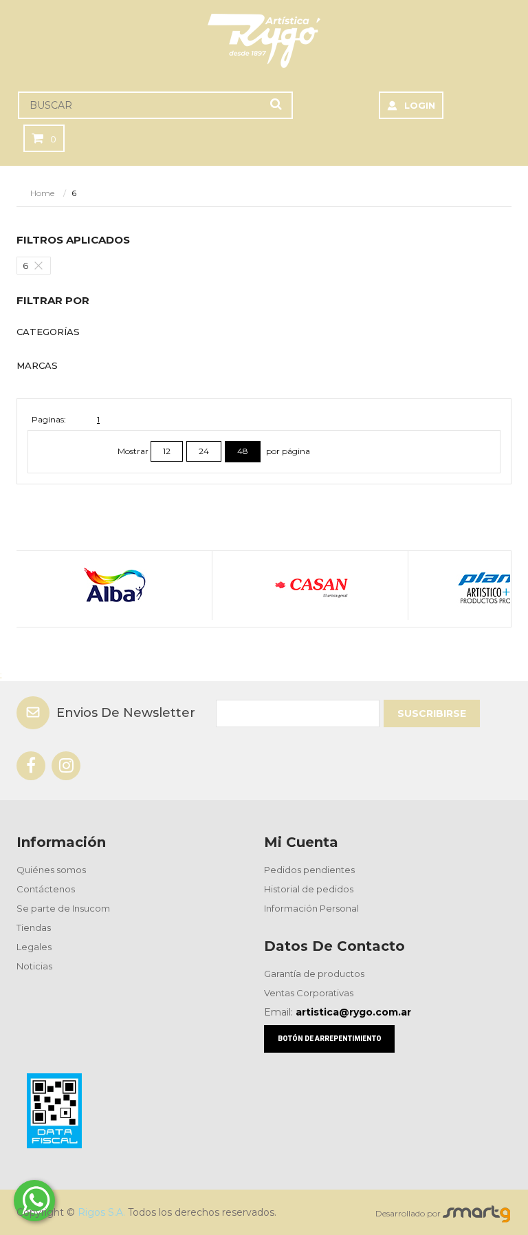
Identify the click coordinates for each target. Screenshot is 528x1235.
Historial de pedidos (308, 888)
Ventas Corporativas (308, 992)
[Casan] (310, 585)
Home (42, 193)
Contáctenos (45, 888)
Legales (34, 946)
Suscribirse (431, 713)
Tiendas (33, 927)
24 (204, 451)
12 (166, 451)
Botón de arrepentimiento (330, 1038)
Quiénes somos (51, 869)
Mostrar (134, 451)
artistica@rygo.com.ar (353, 1012)
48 (242, 451)
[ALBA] (114, 585)
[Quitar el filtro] (42, 265)
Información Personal (311, 908)
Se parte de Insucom (63, 908)
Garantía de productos (314, 973)
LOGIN (419, 105)
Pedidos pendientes (309, 869)
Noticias (34, 965)
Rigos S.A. (101, 1212)
